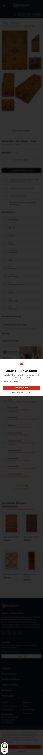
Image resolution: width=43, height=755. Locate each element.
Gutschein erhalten (21, 388)
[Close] (40, 362)
